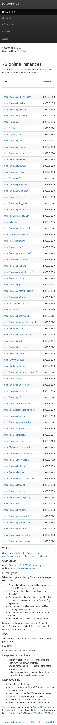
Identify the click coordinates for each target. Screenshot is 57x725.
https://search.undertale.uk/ (17, 315)
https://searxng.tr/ (12, 397)
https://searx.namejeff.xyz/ (16, 215)
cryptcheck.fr (20, 553)
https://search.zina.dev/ (15, 509)
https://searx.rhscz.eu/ (14, 491)
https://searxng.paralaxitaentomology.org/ (23, 322)
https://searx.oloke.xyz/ (15, 165)
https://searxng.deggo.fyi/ (16, 203)
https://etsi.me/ (11, 309)
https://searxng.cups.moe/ (16, 516)
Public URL (36, 721)
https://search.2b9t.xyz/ (15, 297)
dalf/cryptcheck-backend (34, 556)
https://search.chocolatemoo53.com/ (21, 453)
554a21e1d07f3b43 (43, 713)
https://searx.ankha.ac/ (15, 353)
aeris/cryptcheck (10, 556)
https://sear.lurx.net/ (13, 246)
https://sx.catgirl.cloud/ (14, 303)
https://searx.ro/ (11, 503)
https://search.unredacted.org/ (18, 272)
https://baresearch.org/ (15, 240)
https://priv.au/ (10, 128)
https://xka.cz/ (10, 221)
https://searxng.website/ (15, 109)
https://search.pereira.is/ (15, 184)
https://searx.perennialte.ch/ (17, 403)
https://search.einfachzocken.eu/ (19, 290)
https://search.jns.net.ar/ (15, 434)
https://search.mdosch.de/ (16, 259)
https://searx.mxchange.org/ (17, 497)
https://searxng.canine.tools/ (17, 209)
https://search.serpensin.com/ (18, 334)
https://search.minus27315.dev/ (19, 478)
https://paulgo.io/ (12, 178)
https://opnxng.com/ (13, 134)
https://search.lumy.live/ (15, 103)
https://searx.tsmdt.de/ (14, 278)
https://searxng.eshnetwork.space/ (20, 372)
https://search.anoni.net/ (15, 528)
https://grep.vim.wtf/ (13, 340)
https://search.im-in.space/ (16, 459)
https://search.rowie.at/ (15, 484)
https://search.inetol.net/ (15, 466)
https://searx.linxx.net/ (14, 196)
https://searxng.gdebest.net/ (17, 253)
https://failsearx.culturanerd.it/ (18, 447)
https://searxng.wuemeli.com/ (18, 522)
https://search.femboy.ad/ (16, 347)
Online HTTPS (9, 11)
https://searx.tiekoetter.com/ (17, 159)
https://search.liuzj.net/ (14, 472)
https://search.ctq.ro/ (13, 328)
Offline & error (9, 24)
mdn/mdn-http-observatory (21, 568)
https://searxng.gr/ (12, 284)
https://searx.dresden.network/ (18, 534)
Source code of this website (16, 721)
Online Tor (7, 18)
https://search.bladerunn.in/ (17, 384)
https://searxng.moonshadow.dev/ (20, 422)
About (5, 38)
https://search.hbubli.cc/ (15, 265)
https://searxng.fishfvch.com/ (17, 541)
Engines (6, 31)
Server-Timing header (43, 707)
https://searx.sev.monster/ (16, 190)
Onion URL (49, 721)
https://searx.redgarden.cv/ (16, 428)
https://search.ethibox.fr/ (15, 390)
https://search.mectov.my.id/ (17, 228)
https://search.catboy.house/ (17, 96)
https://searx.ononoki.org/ (16, 115)
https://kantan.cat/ (12, 121)
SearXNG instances (14, 4)
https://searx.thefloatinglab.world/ (19, 409)
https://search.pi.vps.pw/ (15, 146)
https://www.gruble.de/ (14, 359)
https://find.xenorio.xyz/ (15, 365)
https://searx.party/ (13, 378)
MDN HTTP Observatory (29, 565)
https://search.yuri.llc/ (14, 171)
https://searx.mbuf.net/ (14, 440)
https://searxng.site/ (13, 140)
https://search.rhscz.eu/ (15, 415)
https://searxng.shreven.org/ (17, 153)
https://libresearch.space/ (16, 234)
